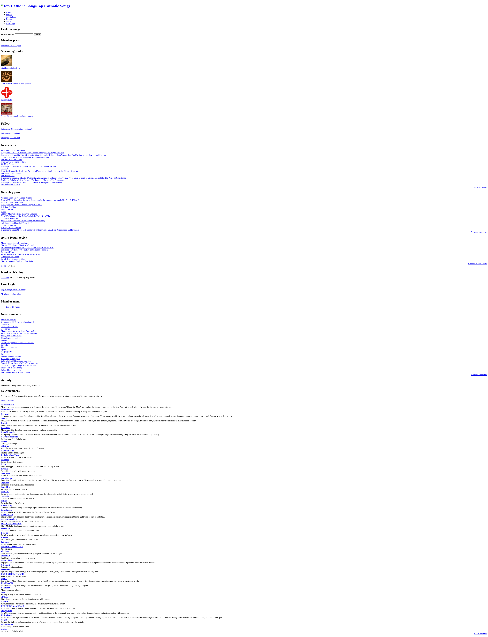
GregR (4, 620)
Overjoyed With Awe (9, 218)
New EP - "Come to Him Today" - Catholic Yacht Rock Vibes (26, 216)
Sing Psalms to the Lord (10, 68)
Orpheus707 (6, 414)
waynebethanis (7, 405)
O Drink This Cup (8, 207)
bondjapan (5, 473)
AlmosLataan (7, 514)
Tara (3, 592)
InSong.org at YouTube (10, 137)
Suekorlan (5, 569)
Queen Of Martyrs (8, 225)
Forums (9, 14)
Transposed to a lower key (11, 368)
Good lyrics (5, 324)
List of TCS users (13, 307)
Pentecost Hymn (7, 252)
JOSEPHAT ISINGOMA (12, 546)
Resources (10, 19)
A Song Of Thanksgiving (11, 227)
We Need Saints (7, 164)
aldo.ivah (5, 446)
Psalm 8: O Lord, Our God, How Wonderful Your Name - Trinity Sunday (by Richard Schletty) (39, 171)
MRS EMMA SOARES (11, 524)
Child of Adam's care (9, 326)
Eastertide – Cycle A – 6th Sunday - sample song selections (24, 250)
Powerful (4, 345)
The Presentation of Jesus (11, 173)
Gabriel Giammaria (9, 437)
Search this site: (8, 35)
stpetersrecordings (9, 519)
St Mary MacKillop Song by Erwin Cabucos (19, 214)
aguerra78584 (7, 409)
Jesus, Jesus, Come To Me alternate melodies (19, 333)
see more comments (479, 375)
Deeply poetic (6, 352)
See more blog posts (479, 232)
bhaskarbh (5, 277)
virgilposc (5, 551)
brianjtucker (6, 611)
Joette (3, 464)
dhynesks (5, 482)
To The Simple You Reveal (12, 202)
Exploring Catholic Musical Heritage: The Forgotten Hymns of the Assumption (32, 180)
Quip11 (4, 579)
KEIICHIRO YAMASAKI (12, 606)
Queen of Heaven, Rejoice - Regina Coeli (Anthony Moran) (25, 157)
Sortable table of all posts (11, 46)
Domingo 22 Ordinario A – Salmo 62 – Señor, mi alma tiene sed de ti (28, 166)
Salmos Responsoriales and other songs (17, 116)
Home (8, 12)
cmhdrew (5, 460)
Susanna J (5, 556)
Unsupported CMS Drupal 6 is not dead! (17, 322)
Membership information (11, 294)
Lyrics (3, 349)
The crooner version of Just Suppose (15, 372)
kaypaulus (5, 528)
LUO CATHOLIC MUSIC (12, 574)
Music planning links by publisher (14, 243)
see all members (7, 400)
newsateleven (6, 478)
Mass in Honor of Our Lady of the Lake (17, 261)
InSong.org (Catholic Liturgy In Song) (16, 129)
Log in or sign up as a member (13, 290)
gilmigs (4, 441)
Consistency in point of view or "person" (17, 343)
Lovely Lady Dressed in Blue (13, 259)
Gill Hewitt (5, 565)
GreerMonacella (8, 432)
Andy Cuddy (6, 505)
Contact (9, 21)
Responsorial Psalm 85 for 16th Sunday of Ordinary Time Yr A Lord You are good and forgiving (40, 230)
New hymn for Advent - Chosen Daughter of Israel (21, 205)
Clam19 (4, 601)
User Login (10, 24)
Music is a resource (8, 320)
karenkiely (5, 487)
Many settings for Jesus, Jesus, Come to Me (18, 331)
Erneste (4, 423)
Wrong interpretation (9, 347)
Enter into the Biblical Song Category (16, 361)
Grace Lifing (6, 560)
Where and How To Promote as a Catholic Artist (20, 254)
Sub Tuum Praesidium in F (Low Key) (16, 223)
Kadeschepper (7, 615)
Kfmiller (4, 537)
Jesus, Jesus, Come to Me (11, 336)
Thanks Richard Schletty (11, 356)
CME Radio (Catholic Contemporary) (16, 83)
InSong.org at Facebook (10, 133)
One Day (4, 169)
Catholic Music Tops (10, 455)
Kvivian (4, 469)
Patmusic (5, 542)
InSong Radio (6, 100)
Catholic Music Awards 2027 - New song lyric (19, 363)
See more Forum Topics (477, 263)
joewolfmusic (6, 510)
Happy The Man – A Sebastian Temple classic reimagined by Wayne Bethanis (32, 153)
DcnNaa (4, 533)
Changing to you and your (11, 338)
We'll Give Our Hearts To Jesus (13, 162)
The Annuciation (7, 176)
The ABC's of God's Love (11, 159)
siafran (4, 501)
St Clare (4, 597)
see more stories (480, 187)
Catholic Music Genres (10, 257)
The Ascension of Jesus (10, 185)
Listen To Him (7, 209)
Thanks (4, 340)
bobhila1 (5, 418)
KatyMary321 (7, 583)
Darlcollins (5, 428)
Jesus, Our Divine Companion (13, 150)
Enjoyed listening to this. (11, 370)
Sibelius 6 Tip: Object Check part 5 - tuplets (18, 245)
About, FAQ (11, 17)
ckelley (4, 629)
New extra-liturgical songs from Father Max (18, 365)
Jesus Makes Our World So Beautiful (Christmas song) (23, 221)
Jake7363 (5, 492)
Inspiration (5, 354)
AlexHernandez (7, 450)
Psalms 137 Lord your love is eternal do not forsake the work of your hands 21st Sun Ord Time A (40, 200)
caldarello (5, 496)
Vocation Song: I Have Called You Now (17, 198)
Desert (3, 211)
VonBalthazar (7, 624)
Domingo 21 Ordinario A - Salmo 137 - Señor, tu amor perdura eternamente (31, 182)
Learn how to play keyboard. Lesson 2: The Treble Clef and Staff (27, 247)
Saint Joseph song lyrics (10, 359)
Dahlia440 (5, 588)
